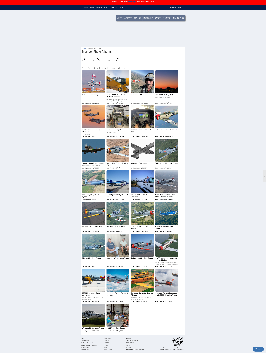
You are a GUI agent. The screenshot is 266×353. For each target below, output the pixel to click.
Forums (106, 347)
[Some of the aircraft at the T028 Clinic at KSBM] (93, 280)
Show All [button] (85, 59)
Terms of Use (85, 350)
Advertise (106, 343)
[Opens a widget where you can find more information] (258, 349)
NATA (82, 338)
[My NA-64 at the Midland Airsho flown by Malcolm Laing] (118, 81)
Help (92, 7)
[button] (119, 18)
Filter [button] (110, 59)
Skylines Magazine (132, 340)
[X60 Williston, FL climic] (166, 81)
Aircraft (128, 338)
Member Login (175, 8)
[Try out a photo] (118, 116)
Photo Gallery (108, 349)
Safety (128, 345)
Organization (85, 340)
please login (132, 1)
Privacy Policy (85, 347)
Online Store (130, 343)
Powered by (134, 350)
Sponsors (129, 347)
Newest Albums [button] (98, 59)
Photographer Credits (87, 343)
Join (121, 7)
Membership (107, 338)
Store (106, 7)
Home (86, 7)
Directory (106, 345)
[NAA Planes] (93, 116)
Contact (114, 7)
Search (118, 59)
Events (99, 7)
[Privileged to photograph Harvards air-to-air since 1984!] (142, 280)
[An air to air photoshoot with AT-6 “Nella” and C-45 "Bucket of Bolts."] (166, 245)
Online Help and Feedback (89, 345)
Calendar (106, 340)
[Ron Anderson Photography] (93, 150)
